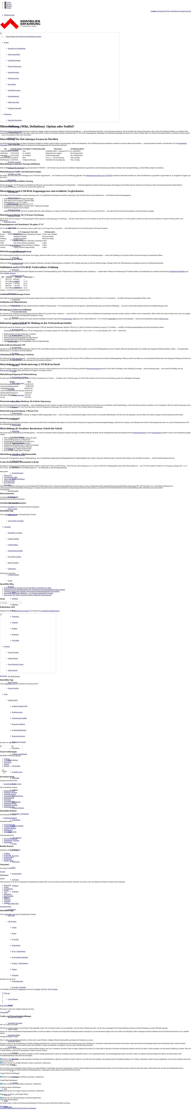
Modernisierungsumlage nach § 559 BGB (99, 175)
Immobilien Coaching (11, 805)
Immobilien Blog (9, 807)
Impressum (22, 989)
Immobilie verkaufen (10, 792)
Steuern (8, 4)
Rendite (6, 890)
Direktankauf (4, 875)
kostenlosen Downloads (21, 611)
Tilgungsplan (8, 842)
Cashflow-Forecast (9, 273)
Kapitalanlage (8, 889)
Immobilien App (10, 514)
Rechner (9, 6)
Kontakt (2, 872)
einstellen (5, 1012)
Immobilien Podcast (10, 803)
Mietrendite (112, 319)
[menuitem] (97, 2)
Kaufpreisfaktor (67, 319)
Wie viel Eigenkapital (10, 839)
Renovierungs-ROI (6, 370)
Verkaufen (7, 901)
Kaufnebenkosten (9, 825)
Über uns (17, 755)
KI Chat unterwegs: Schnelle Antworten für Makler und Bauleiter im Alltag (27, 588)
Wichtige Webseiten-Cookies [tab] (9, 1036)
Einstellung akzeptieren (7, 1108)
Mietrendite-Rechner (139, 433)
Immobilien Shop (9, 801)
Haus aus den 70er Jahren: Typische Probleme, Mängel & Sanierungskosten (28, 595)
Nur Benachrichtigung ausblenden (25, 1108)
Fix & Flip (7, 855)
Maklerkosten (8, 830)
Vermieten (7, 898)
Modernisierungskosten (94, 368)
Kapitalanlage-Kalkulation (177, 271)
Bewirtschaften (8, 896)
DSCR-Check (163, 319)
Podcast (6, 764)
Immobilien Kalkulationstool (50, 611)
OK (1, 1012)
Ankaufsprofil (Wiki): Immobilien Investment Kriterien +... (163, 11)
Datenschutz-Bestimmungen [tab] (9, 1099)
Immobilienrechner (10, 794)
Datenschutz (4, 1106)
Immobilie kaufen (9, 791)
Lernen (8, 2)
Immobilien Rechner (10, 818)
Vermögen (7, 899)
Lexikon (141, 11)
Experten (7, 759)
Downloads (7, 762)
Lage (5, 892)
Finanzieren (7, 894)
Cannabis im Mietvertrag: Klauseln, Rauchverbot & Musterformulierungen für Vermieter (31, 591)
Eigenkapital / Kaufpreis (11, 840)
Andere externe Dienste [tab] (7, 1065)
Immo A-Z (7, 885)
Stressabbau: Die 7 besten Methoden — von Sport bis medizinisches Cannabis (28, 593)
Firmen (8, 8)
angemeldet (11, 507)
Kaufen (6, 887)
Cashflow (7, 853)
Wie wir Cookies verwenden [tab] (9, 1024)
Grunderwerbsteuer (10, 828)
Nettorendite (8, 859)
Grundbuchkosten (9, 826)
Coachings (7, 760)
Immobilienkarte (9, 798)
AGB (49, 989)
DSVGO (44, 989)
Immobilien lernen (9, 784)
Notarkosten (8, 832)
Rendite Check (8, 860)
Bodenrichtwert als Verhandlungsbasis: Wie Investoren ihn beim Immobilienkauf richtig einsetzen (34, 589)
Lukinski (37, 989)
